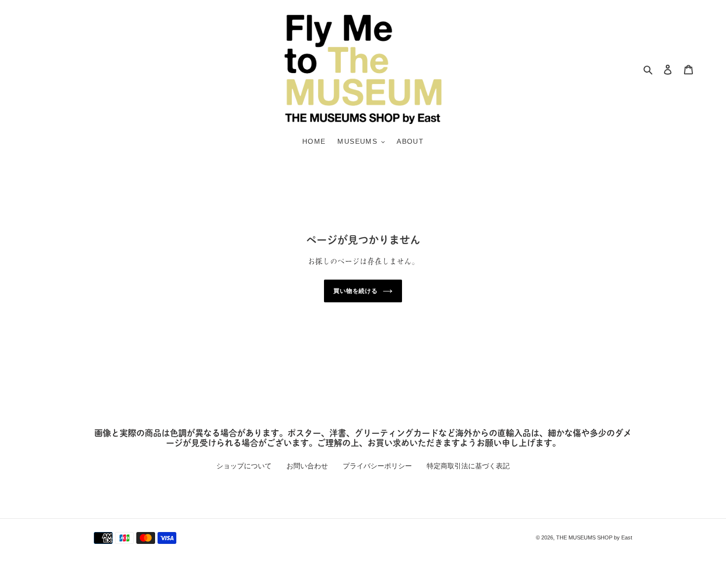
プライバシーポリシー (377, 466)
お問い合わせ (307, 466)
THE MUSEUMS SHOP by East (594, 537)
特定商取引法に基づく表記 (468, 466)
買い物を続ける (355, 291)
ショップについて (244, 466)
